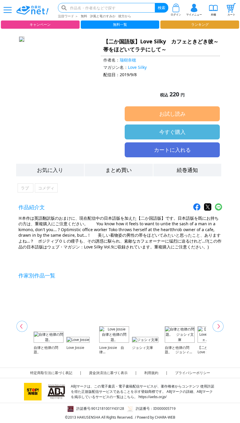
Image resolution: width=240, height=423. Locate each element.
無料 (84, 16)
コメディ (46, 188)
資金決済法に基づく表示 (108, 372)
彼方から (124, 16)
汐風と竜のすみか (103, 16)
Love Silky (137, 67)
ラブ (25, 188)
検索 (161, 7)
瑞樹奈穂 (128, 60)
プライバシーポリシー (192, 372)
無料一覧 (120, 24)
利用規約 (151, 372)
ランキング (200, 24)
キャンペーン (40, 24)
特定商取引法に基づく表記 (51, 372)
